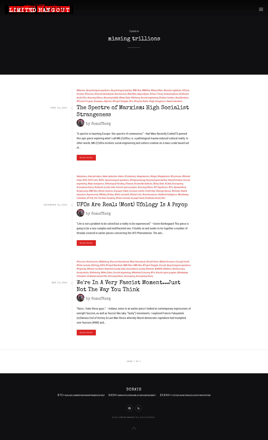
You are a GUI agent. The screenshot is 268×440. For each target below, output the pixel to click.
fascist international (105, 94)
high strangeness (158, 101)
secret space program (127, 187)
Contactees (131, 176)
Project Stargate (121, 101)
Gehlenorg (95, 272)
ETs (171, 187)
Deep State (125, 97)
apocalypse (144, 94)
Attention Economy (141, 272)
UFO (85, 180)
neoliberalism (183, 97)
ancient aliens (95, 176)
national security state (105, 187)
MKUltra (146, 90)
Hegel (154, 176)
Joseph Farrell (138, 198)
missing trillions (96, 97)
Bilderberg (104, 261)
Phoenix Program (85, 101)
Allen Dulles (107, 272)
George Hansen (164, 191)
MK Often (128, 265)
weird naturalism (175, 101)
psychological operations (98, 90)
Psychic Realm (141, 101)
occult (163, 265)
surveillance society (136, 269)
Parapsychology (138, 180)
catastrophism (171, 94)
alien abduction (110, 176)
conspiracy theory (86, 187)
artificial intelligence (168, 194)
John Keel (151, 191)
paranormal (93, 194)
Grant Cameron (106, 191)
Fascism (90, 94)
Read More (86, 157)
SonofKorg (101, 124)
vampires (99, 101)
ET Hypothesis (161, 187)
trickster (176, 191)
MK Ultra (137, 90)
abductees (82, 176)
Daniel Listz (136, 194)
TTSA (90, 198)
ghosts (108, 101)
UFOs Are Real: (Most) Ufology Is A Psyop (132, 205)
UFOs (102, 180)
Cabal (168, 183)
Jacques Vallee (121, 191)
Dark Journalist (122, 194)
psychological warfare (122, 90)
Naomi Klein (157, 90)
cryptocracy (83, 191)
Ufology (95, 265)
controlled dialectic (143, 183)
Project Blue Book (114, 265)
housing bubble (111, 97)
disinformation (175, 180)
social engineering (150, 97)
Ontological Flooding (115, 183)
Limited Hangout (127, 417)
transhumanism (150, 194)
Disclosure (176, 176)
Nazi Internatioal (138, 261)
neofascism (121, 94)
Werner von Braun (96, 269)
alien (121, 176)
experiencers (144, 176)
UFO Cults (93, 180)
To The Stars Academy (105, 198)
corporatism (83, 272)
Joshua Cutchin (137, 191)
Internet (150, 269)
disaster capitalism (173, 90)
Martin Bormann (167, 261)
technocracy (179, 269)
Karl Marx (132, 94)
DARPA (159, 269)
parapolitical (180, 187)
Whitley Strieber (107, 194)
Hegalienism (164, 176)
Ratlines (168, 269)
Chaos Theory (157, 94)
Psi (131, 101)
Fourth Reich (153, 261)
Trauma (130, 183)
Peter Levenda (123, 198)
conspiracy (178, 183)
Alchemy (136, 97)
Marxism (81, 90)
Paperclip (82, 269)
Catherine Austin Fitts (155, 198)
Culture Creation (167, 97)
